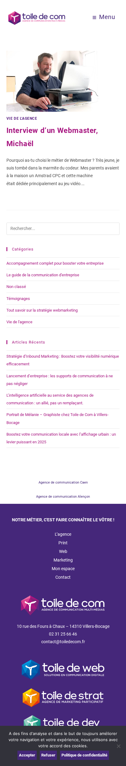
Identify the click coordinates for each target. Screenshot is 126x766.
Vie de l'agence (21, 118)
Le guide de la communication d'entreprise (42, 275)
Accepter (27, 755)
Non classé (16, 286)
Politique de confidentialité (84, 755)
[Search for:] (63, 228)
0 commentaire (26, 199)
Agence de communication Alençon (63, 497)
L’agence (63, 534)
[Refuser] (118, 746)
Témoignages (18, 298)
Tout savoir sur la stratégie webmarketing (42, 310)
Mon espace (63, 568)
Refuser (48, 755)
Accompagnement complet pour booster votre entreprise (55, 263)
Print (63, 542)
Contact (63, 577)
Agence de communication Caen (63, 482)
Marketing (63, 560)
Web (63, 551)
